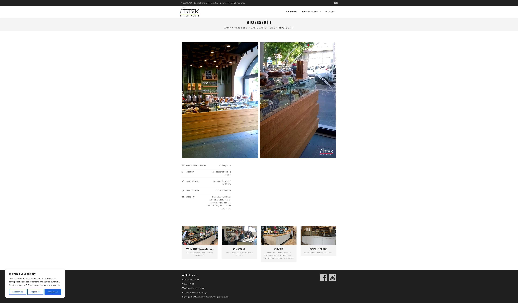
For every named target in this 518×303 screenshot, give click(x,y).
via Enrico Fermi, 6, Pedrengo (233, 3)
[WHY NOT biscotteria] (204, 231)
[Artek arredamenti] (189, 12)
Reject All (35, 291)
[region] (35, 283)
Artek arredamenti (204, 297)
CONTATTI (330, 12)
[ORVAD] (283, 231)
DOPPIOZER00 (318, 249)
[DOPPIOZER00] (322, 231)
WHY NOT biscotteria (199, 249)
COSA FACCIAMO (310, 12)
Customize (17, 291)
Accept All (53, 291)
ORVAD (278, 249)
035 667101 (187, 3)
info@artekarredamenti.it (207, 3)
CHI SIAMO (291, 12)
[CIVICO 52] (243, 231)
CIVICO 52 (239, 249)
